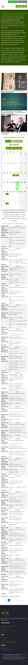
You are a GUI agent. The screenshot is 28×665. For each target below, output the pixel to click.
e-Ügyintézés (4, 639)
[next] (10, 141)
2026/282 (17, 476)
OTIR (2, 67)
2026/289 (17, 346)
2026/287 (17, 392)
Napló (19, 148)
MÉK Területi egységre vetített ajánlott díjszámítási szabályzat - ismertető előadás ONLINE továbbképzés (13, 112)
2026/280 (17, 510)
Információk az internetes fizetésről (8, 630)
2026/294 (17, 248)
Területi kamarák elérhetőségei (7, 640)
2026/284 (17, 438)
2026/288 (17, 372)
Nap (16, 148)
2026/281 (18, 492)
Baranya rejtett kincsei (13, 396)
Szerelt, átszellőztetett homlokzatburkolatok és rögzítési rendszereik (16, 353)
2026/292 (17, 285)
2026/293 (17, 266)
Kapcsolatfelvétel (4, 648)
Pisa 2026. (11, 463)
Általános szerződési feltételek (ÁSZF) (9, 625)
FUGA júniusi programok (14, 230)
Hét (12, 148)
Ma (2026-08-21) (17, 141)
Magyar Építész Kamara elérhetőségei (9, 642)
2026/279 (17, 527)
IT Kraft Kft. (21, 655)
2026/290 (17, 329)
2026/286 (17, 406)
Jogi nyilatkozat (4, 628)
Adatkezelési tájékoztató (6, 627)
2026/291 (18, 305)
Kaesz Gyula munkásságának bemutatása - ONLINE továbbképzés (13, 91)
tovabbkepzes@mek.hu (6, 649)
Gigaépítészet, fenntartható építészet (17, 548)
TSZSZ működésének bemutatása (16, 480)
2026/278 (17, 543)
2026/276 (17, 576)
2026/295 (17, 226)
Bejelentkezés (13, 1)
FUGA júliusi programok (14, 290)
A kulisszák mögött (13, 532)
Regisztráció (22, 1)
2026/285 (17, 422)
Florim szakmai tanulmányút (15, 253)
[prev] (6, 141)
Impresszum (3, 632)
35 (23, 600)
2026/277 (18, 558)
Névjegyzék (3, 637)
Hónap (8, 148)
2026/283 (17, 458)
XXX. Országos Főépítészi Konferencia (17, 377)
